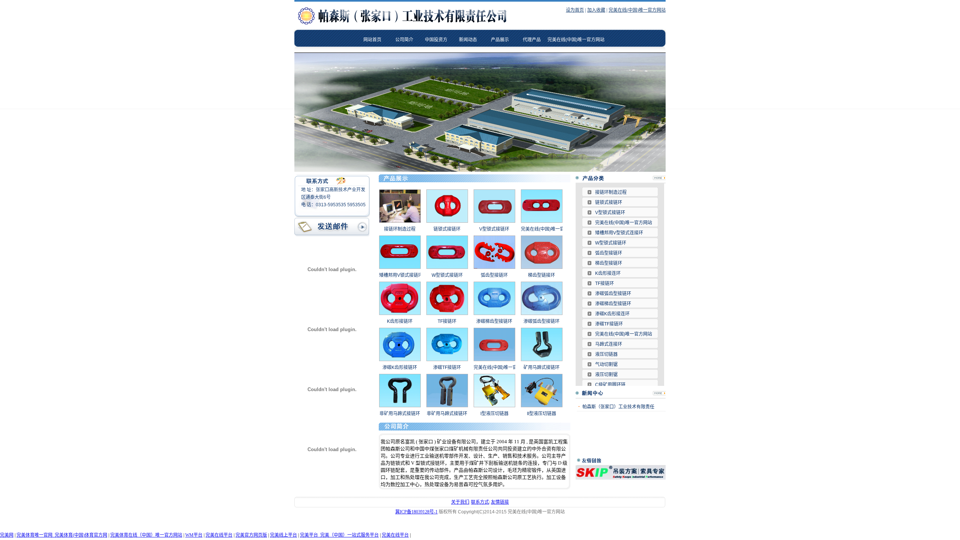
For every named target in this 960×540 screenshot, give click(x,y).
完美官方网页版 (251, 535)
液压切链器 (606, 354)
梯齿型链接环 (541, 275)
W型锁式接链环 (447, 275)
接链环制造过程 (400, 229)
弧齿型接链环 (494, 275)
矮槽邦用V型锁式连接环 (619, 233)
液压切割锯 (606, 374)
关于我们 (460, 502)
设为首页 (575, 10)
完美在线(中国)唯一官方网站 (637, 10)
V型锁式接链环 (494, 229)
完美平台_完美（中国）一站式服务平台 (339, 535)
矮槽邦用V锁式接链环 (401, 275)
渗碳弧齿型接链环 (542, 321)
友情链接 (500, 502)
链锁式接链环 (447, 229)
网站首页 (372, 39)
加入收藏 (596, 10)
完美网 (7, 535)
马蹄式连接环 (608, 344)
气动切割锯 (606, 364)
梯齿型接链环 (608, 263)
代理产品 (532, 39)
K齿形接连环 (608, 273)
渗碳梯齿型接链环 (494, 321)
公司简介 (404, 39)
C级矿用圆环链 (610, 384)
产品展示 (500, 39)
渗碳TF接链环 (447, 367)
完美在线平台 (219, 535)
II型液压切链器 (541, 413)
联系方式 (480, 502)
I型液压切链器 (494, 413)
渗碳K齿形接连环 (612, 313)
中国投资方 (436, 39)
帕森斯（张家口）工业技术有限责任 (618, 407)
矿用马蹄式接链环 (542, 367)
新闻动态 (468, 39)
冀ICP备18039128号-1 (416, 511)
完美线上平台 (283, 535)
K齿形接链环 (399, 321)
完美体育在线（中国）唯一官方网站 (146, 535)
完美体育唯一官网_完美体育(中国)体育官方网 (61, 535)
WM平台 (193, 535)
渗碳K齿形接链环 (399, 367)
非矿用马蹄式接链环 (400, 413)
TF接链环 (447, 321)
